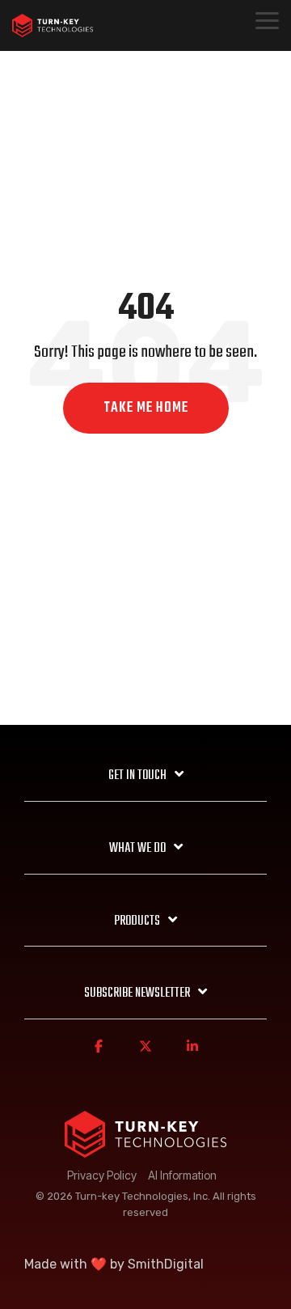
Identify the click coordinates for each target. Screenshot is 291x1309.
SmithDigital (166, 1264)
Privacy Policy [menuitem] (102, 1175)
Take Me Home (145, 408)
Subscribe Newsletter (137, 993)
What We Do (137, 848)
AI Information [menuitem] (182, 1175)
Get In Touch (137, 775)
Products (137, 921)
